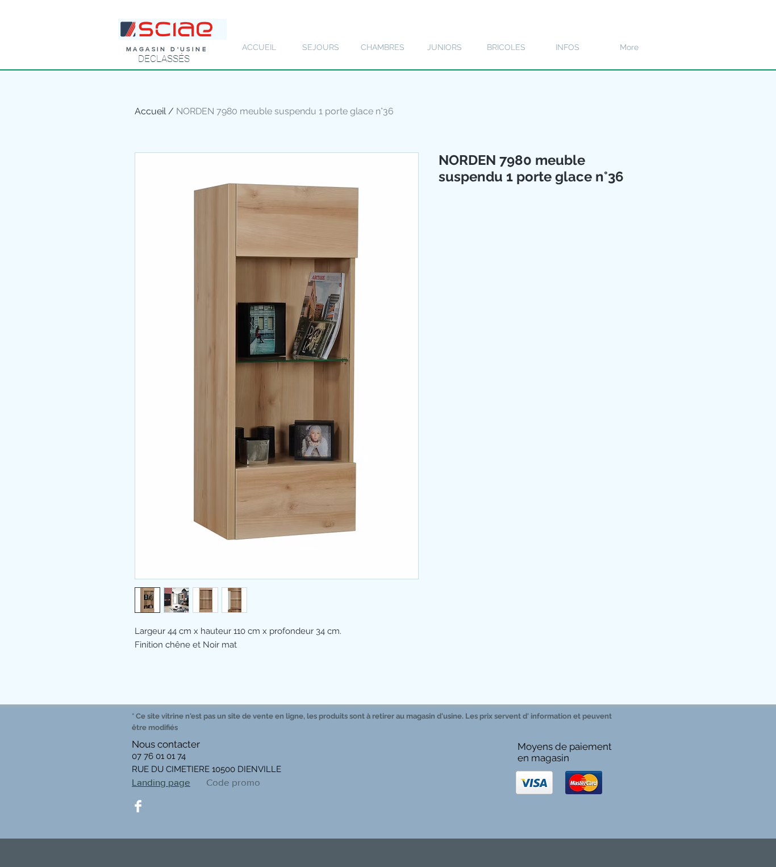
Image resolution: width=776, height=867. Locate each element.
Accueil (150, 111)
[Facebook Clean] (138, 806)
